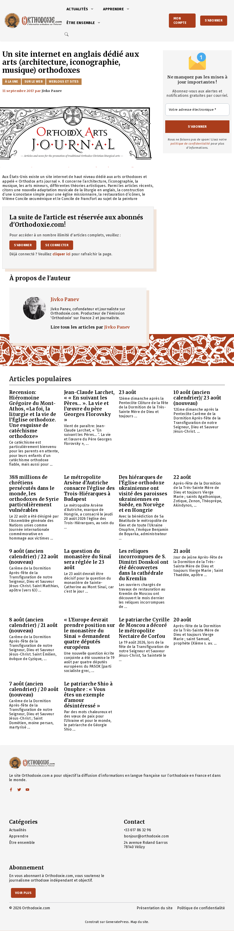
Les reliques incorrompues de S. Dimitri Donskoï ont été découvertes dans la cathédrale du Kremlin (144, 564)
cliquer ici (62, 254)
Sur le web (33, 82)
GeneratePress (117, 922)
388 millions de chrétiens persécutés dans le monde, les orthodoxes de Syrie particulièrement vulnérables (34, 493)
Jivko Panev (65, 299)
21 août (181, 551)
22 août (182, 477)
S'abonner (214, 20)
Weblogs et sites (64, 82)
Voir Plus (23, 893)
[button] (93, 9)
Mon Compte (179, 20)
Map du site (139, 922)
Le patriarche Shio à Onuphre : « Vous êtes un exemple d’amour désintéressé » (88, 695)
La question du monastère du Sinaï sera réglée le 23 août (87, 559)
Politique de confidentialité (201, 908)
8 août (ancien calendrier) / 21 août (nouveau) (33, 625)
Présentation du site (155, 908)
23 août (127, 392)
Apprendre (113, 9)
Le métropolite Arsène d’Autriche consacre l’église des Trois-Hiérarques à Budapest (89, 488)
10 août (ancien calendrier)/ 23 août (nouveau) (197, 397)
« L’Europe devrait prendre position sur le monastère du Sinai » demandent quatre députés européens (89, 633)
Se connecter (57, 245)
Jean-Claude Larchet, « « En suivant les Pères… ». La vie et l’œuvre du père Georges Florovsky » (89, 406)
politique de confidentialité (190, 143)
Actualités (77, 9)
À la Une (11, 82)
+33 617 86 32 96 (137, 830)
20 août (182, 620)
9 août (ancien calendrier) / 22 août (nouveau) (33, 556)
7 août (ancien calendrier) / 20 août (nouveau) (34, 689)
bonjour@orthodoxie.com (146, 836)
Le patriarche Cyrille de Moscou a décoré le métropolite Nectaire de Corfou (144, 628)
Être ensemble (80, 23)
